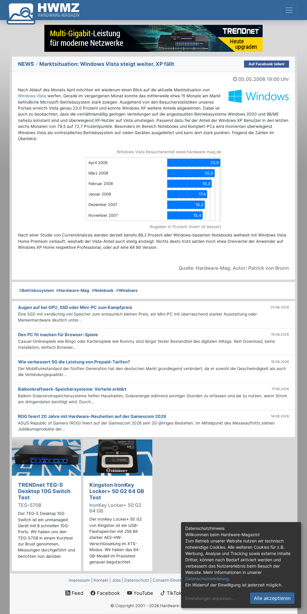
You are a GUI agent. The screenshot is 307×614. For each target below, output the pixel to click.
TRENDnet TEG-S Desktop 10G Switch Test (44, 491)
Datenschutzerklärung (207, 578)
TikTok (173, 593)
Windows (127, 290)
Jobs (116, 580)
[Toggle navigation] (289, 10)
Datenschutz (136, 580)
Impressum (79, 580)
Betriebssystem (36, 290)
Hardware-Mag (72, 290)
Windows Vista (32, 95)
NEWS (26, 64)
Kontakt (101, 580)
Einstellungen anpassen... (210, 598)
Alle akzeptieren (272, 598)
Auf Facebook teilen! (267, 64)
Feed (76, 593)
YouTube (142, 593)
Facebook (107, 593)
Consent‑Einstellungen (174, 580)
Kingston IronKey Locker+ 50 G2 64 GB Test (116, 491)
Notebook (103, 290)
